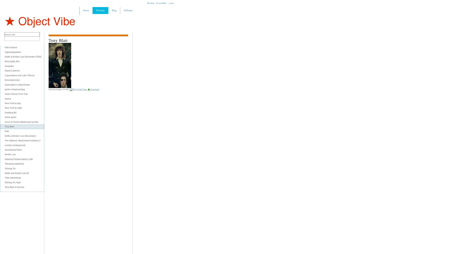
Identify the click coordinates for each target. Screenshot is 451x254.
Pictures (100, 10)
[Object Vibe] (39, 18)
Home (86, 10)
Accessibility (161, 3)
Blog (114, 10)
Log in (171, 3)
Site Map (150, 3)
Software (128, 10)
